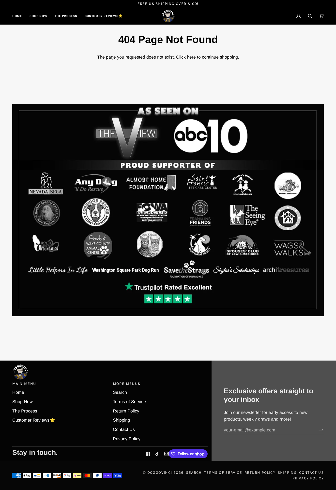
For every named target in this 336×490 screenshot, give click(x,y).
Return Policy (126, 411)
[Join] (317, 430)
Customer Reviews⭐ (33, 420)
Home (18, 392)
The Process (24, 411)
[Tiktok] (157, 454)
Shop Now (22, 401)
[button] (38, 16)
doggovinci (159, 472)
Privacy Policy (126, 438)
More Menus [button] (127, 383)
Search (120, 392)
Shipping (121, 420)
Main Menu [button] (24, 383)
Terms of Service (129, 401)
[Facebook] (148, 454)
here (191, 57)
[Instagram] (166, 454)
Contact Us (124, 429)
